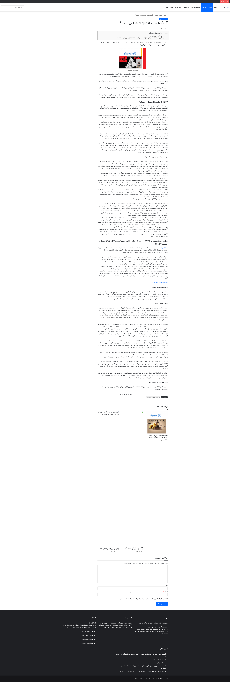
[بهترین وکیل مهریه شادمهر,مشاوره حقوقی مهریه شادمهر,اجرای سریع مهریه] (157, 422)
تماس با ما (178, 7)
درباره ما (186, 7)
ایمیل (165, 592)
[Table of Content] (166, 33)
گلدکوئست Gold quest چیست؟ (153, 397)
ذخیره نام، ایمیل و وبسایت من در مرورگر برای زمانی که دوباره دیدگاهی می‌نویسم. (141, 598)
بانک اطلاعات (196, 7)
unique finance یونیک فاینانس (159, 282)
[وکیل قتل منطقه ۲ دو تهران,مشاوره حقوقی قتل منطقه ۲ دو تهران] (132, 478)
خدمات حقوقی (207, 7)
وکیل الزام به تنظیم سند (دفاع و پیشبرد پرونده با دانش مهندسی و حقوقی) (143, 671)
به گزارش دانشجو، (162, 247)
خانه (215, 7)
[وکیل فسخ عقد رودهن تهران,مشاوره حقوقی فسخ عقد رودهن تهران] (108, 478)
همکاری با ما (169, 7)
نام (166, 585)
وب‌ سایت (128, 592)
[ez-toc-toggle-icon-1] (165, 33)
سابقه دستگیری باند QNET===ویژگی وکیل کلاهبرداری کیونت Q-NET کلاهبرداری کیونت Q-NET (142, 38)
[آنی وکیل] (225, 7)
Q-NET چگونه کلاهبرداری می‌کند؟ (158, 36)
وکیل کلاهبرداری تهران (159, 659)
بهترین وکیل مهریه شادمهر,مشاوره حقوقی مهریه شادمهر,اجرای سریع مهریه (158, 437)
